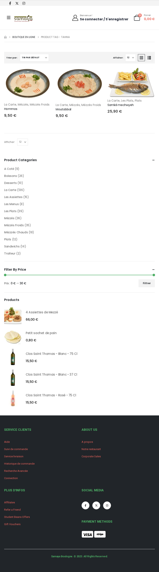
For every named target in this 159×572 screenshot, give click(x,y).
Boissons (10, 176)
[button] (141, 57)
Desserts (10, 183)
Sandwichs (11, 246)
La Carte (10, 104)
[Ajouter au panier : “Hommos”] (44, 74)
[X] (16, 3)
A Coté (9, 169)
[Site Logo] (23, 19)
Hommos (10, 109)
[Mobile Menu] (8, 17)
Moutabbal (63, 109)
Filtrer (147, 283)
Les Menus (11, 204)
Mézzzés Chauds (16, 232)
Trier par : (12, 57)
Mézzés (23, 104)
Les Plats (127, 101)
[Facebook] (10, 3)
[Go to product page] (13, 315)
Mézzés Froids (39, 104)
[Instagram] (23, 3)
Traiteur (10, 253)
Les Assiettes (13, 197)
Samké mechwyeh (120, 105)
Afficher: (118, 57)
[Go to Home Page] (5, 37)
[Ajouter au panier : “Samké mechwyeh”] (148, 74)
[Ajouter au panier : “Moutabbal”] (96, 74)
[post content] (28, 85)
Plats (138, 101)
